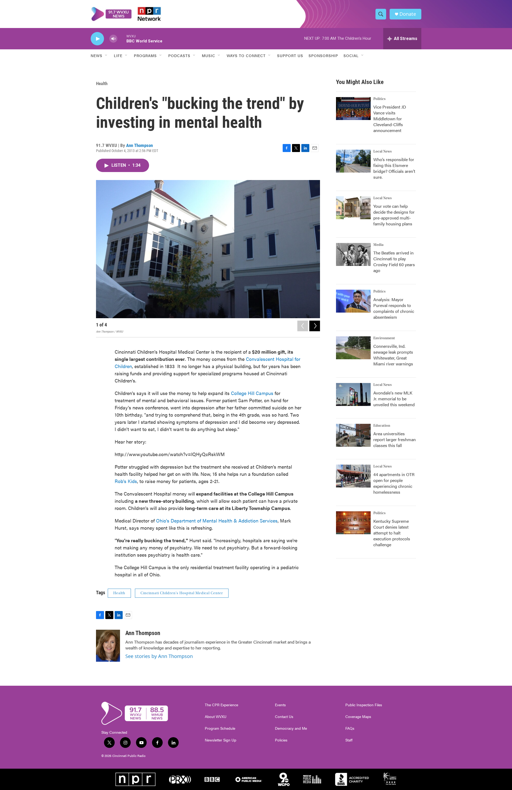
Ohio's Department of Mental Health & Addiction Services (217, 520)
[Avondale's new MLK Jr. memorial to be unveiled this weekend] (353, 394)
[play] (97, 39)
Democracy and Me (291, 728)
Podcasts (179, 55)
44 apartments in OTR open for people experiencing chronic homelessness (393, 483)
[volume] (113, 39)
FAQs (349, 728)
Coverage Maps (358, 717)
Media (378, 245)
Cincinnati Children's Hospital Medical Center (182, 593)
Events (280, 705)
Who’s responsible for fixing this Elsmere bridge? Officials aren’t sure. (394, 168)
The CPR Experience (221, 705)
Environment (384, 338)
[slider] (122, 38)
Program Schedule (220, 728)
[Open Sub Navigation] (106, 55)
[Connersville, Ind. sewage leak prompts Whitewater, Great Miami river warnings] (353, 347)
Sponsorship (323, 55)
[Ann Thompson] (108, 646)
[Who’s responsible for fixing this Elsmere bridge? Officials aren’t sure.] (353, 161)
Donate (407, 14)
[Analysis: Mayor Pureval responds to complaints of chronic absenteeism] (353, 301)
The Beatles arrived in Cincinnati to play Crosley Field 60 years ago (394, 261)
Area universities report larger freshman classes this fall (394, 439)
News (96, 55)
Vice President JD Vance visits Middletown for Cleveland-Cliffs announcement (389, 118)
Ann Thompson (139, 145)
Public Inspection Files (363, 705)
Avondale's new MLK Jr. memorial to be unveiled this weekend (394, 399)
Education (381, 426)
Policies (281, 740)
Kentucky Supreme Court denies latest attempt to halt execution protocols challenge (391, 533)
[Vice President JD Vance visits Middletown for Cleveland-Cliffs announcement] (353, 108)
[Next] (314, 326)
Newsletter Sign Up (220, 740)
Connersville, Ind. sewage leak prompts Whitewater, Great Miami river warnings (393, 355)
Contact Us (284, 717)
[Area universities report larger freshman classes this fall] (353, 435)
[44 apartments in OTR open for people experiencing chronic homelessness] (353, 476)
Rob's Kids (126, 481)
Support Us (290, 55)
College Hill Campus (252, 393)
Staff (349, 740)
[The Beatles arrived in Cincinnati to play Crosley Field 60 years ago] (353, 254)
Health (101, 83)
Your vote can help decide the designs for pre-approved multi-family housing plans (394, 215)
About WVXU (215, 717)
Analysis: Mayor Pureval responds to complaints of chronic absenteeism (393, 308)
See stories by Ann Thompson (159, 656)
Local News (382, 151)
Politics (379, 99)
